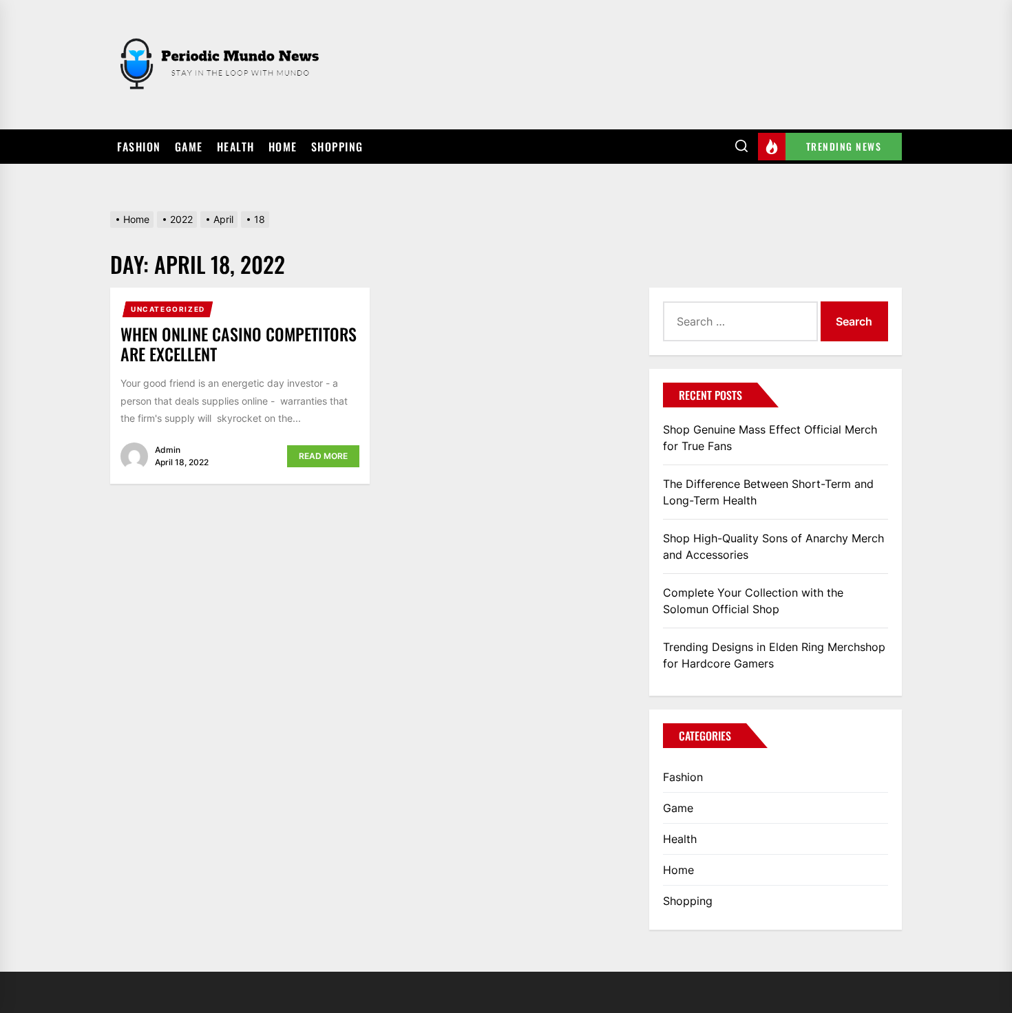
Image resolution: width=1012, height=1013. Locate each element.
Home (282, 146)
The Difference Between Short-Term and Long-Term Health (768, 492)
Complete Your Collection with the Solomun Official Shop (753, 601)
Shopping (337, 146)
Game (189, 146)
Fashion (139, 146)
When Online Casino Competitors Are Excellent (238, 343)
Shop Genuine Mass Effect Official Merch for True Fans (770, 438)
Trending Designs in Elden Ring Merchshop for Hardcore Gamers (774, 655)
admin (167, 450)
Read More (323, 456)
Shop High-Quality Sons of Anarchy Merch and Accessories (773, 546)
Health (236, 146)
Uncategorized (168, 309)
